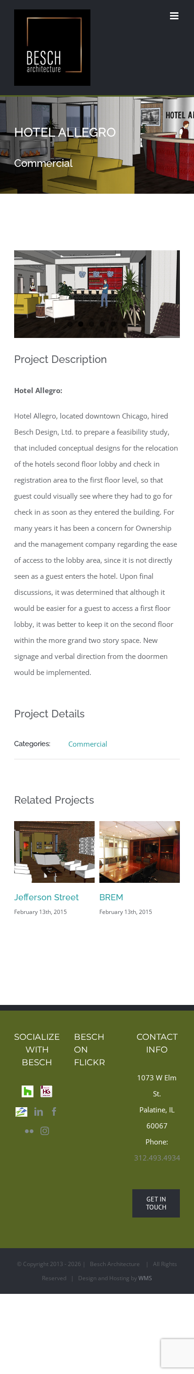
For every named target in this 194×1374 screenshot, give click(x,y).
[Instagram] (44, 1146)
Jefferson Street (155, 897)
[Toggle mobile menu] (175, 16)
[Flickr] (29, 1146)
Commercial (87, 744)
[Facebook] (54, 1127)
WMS (145, 1294)
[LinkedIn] (38, 1127)
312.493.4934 (157, 1173)
